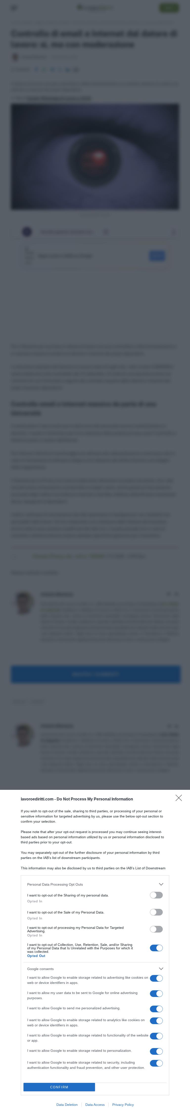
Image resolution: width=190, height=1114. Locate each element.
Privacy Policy (123, 1105)
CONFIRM (59, 1087)
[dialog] (95, 952)
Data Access (95, 1105)
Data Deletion (67, 1105)
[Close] (180, 799)
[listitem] (95, 884)
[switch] (156, 895)
